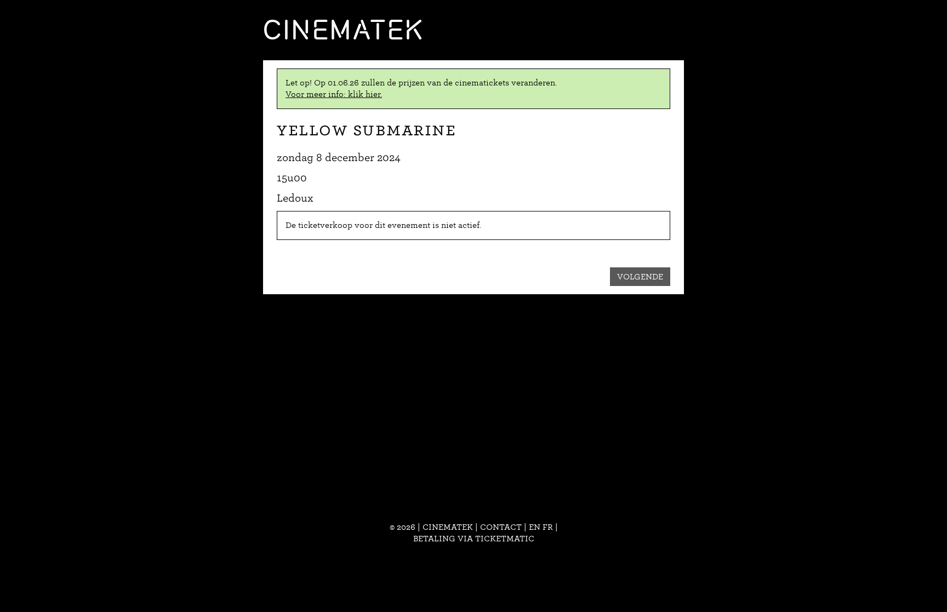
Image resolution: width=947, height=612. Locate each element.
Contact (501, 527)
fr (548, 527)
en (534, 527)
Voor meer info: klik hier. (334, 94)
